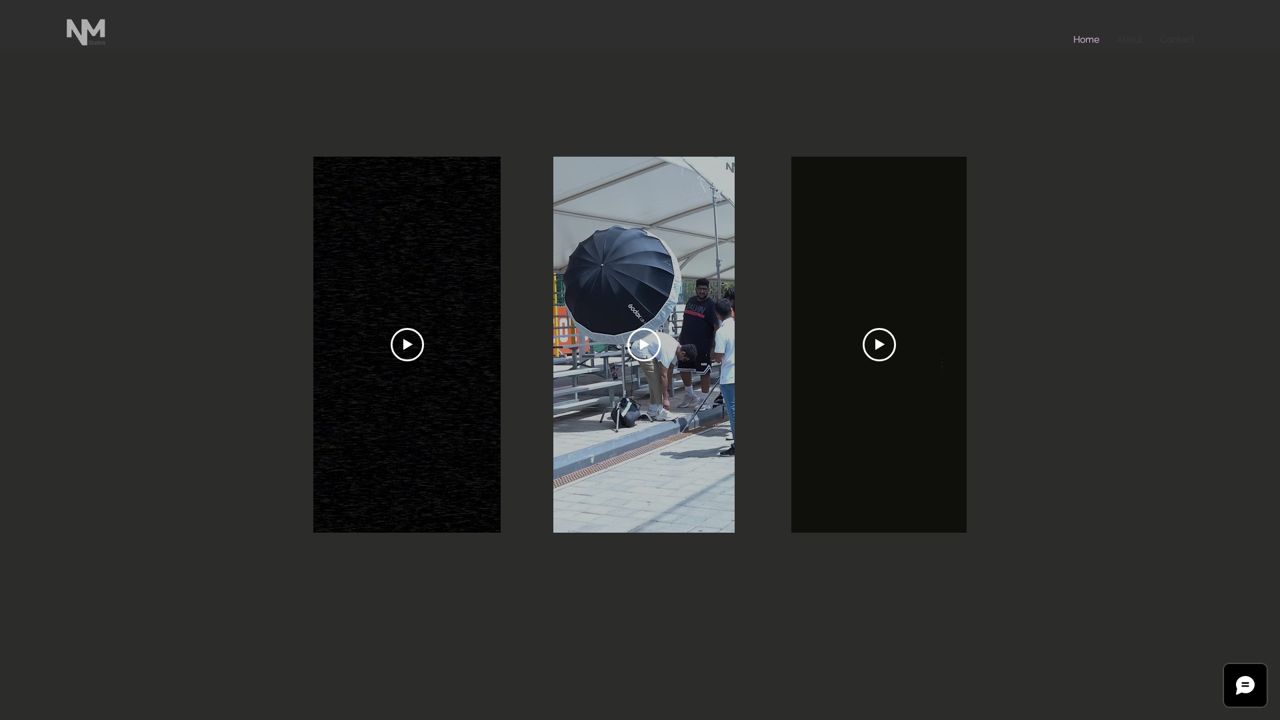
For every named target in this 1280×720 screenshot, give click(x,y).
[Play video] (407, 344)
